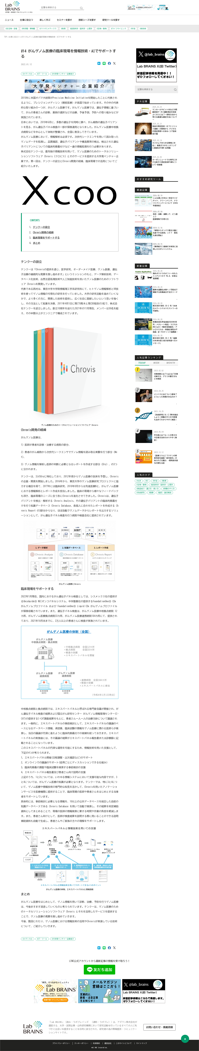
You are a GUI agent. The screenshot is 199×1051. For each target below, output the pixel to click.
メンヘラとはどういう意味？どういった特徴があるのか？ (165, 395)
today (142, 362)
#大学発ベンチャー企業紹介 (63, 74)
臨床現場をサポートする (46, 237)
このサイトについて (124, 1043)
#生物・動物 (102, 29)
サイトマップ (141, 1043)
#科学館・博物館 (28, 29)
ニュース (9, 20)
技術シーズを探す (87, 20)
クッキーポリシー (81, 1043)
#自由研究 (141, 492)
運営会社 (107, 1043)
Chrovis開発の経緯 (43, 232)
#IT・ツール (42, 74)
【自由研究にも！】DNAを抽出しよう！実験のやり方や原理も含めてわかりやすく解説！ (166, 417)
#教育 (63, 29)
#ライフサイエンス (118, 29)
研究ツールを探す (111, 20)
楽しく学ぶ (45, 20)
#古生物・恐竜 (11, 29)
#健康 (151, 492)
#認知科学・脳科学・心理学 (81, 29)
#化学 (139, 481)
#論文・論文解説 (164, 492)
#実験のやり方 (169, 489)
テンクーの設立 (41, 227)
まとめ (36, 243)
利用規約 (96, 1043)
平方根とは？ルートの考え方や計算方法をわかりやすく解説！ (165, 437)
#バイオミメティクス (48, 29)
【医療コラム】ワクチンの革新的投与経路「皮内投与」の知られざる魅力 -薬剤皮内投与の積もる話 (166, 459)
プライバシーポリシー (61, 1043)
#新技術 (143, 29)
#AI (147, 481)
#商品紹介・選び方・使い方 (148, 489)
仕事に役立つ (26, 20)
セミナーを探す (64, 20)
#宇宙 (133, 29)
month (171, 362)
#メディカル (27, 74)
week (156, 362)
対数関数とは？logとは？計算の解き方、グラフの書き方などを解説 (166, 376)
